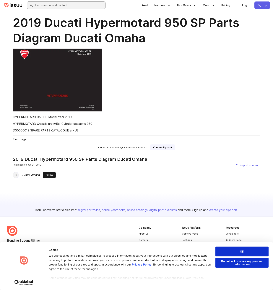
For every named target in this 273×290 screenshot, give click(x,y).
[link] (145, 5)
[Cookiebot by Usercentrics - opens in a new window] (24, 283)
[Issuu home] (13, 5)
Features (187, 240)
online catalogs (137, 210)
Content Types (190, 233)
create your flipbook (223, 210)
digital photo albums (163, 210)
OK (242, 251)
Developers (232, 233)
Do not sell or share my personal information (242, 263)
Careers (143, 240)
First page (19, 139)
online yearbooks (113, 210)
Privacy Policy (142, 264)
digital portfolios (89, 210)
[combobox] (69, 5)
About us (143, 233)
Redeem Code (233, 240)
